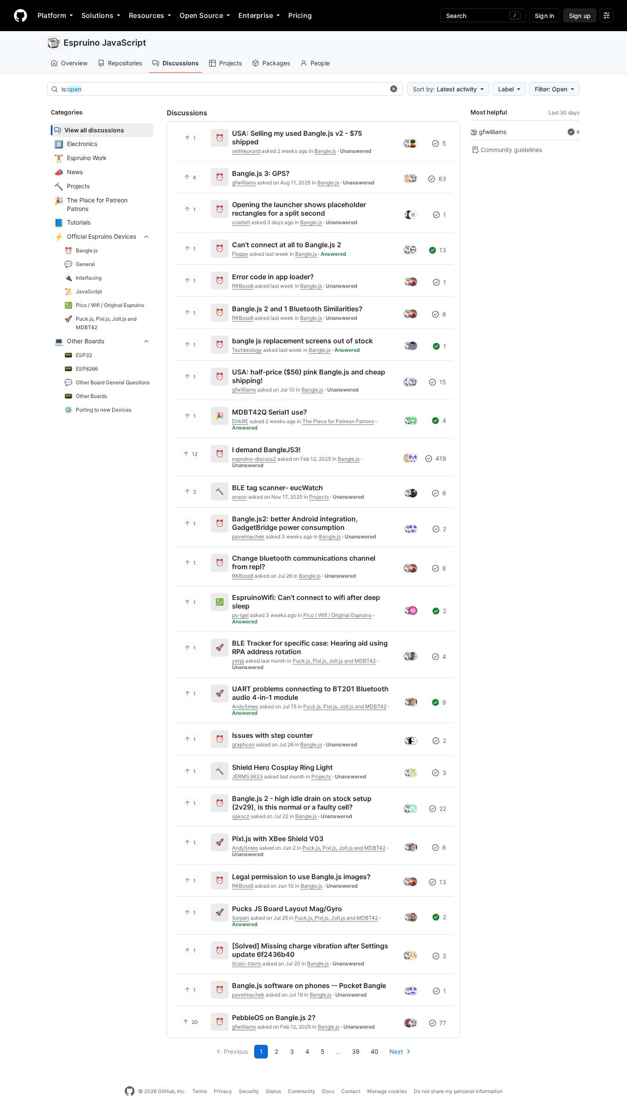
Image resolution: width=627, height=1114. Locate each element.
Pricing (300, 15)
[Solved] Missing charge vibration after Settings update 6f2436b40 (310, 950)
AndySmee (245, 706)
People (320, 63)
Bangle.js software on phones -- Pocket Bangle (309, 985)
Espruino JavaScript (105, 43)
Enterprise (255, 15)
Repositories (125, 63)
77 (442, 1022)
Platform (52, 15)
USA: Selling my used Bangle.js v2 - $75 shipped (297, 137)
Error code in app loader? (273, 276)
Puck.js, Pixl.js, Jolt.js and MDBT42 (334, 661)
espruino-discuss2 (254, 459)
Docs (328, 1091)
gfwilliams (492, 131)
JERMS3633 (247, 776)
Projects (230, 63)
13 (442, 250)
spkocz (241, 816)
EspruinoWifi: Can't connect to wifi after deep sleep (306, 601)
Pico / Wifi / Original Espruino (337, 615)
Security (249, 1091)
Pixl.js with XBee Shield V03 (277, 838)
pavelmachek (248, 536)
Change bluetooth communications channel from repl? (303, 562)
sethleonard (246, 151)
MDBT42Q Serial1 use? (269, 412)
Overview (74, 63)
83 (441, 178)
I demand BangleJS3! (266, 449)
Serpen (240, 918)
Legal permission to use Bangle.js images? (301, 876)
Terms (199, 1091)
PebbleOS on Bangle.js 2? (274, 1017)
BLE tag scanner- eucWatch (277, 487)
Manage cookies (387, 1091)
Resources (146, 15)
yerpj (238, 661)
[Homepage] (20, 15)
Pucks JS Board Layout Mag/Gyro (287, 908)
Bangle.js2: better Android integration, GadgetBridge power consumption (295, 523)
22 (442, 808)
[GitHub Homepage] (130, 1091)
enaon (239, 497)
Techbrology (247, 350)
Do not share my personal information (458, 1091)
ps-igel (240, 615)
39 (356, 1051)
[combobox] (223, 89)
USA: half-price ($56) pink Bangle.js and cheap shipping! (308, 376)
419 (440, 458)
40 (374, 1051)
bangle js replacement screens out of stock (302, 340)
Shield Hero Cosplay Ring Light (282, 767)
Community (301, 1091)
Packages (276, 63)
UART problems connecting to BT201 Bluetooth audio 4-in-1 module (310, 693)
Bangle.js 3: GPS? (261, 173)
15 (442, 382)
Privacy (223, 1091)
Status (273, 1091)
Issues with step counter (272, 735)
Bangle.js (325, 151)
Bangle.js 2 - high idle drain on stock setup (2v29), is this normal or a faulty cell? (302, 802)
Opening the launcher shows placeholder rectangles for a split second (299, 208)
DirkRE (240, 421)
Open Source (201, 15)
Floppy (240, 254)
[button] (393, 89)
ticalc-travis (246, 963)
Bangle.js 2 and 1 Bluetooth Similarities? (297, 308)
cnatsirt (241, 222)
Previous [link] (236, 1051)
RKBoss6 (242, 286)
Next (396, 1051)
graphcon (243, 744)
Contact (350, 1091)
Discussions (181, 63)
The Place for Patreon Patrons (338, 421)
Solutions (97, 15)
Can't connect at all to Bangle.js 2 (286, 244)
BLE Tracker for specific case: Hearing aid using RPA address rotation (310, 647)
